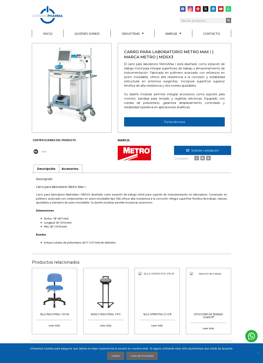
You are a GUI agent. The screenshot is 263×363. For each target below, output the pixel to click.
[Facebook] (183, 9)
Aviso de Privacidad (142, 355)
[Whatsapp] (228, 9)
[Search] (228, 20)
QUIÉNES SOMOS (87, 33)
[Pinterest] (198, 9)
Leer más (54, 325)
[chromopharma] (47, 15)
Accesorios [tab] (70, 169)
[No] (258, 353)
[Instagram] (190, 9)
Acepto (116, 355)
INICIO (48, 33)
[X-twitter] (205, 9)
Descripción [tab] (46, 169)
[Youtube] (221, 9)
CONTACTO (211, 33)
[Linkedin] (213, 9)
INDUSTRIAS (131, 33)
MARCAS (171, 33)
